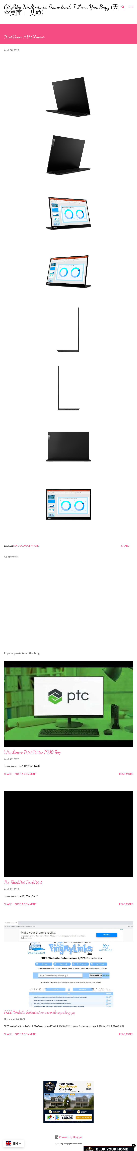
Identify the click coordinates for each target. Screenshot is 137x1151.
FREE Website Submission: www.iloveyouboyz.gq (39, 1012)
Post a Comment (26, 773)
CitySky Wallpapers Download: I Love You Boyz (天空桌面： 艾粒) (61, 10)
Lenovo (18, 545)
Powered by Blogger (70, 1137)
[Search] (123, 6)
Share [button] (125, 545)
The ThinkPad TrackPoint (23, 882)
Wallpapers (31, 545)
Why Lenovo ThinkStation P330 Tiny (32, 752)
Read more (126, 773)
